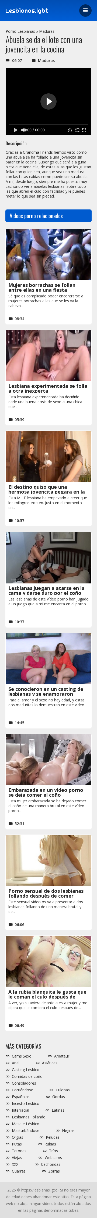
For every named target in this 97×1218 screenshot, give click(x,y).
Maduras (46, 31)
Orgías (17, 1137)
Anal (15, 1063)
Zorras (54, 1171)
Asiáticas (49, 1063)
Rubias (50, 1144)
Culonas (63, 1090)
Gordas (58, 1097)
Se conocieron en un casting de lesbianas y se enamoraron (45, 691)
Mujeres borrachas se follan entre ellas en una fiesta (41, 287)
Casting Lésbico (25, 1070)
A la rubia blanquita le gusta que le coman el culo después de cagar (47, 997)
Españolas (21, 1097)
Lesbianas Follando (29, 1117)
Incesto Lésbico (25, 1103)
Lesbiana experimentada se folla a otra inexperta (47, 388)
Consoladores (24, 1083)
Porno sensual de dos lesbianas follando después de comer (46, 893)
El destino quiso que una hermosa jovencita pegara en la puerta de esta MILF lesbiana (46, 492)
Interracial (20, 1110)
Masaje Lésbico (25, 1124)
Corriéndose (22, 1090)
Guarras (19, 1171)
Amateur (61, 1056)
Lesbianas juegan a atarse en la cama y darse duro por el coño (46, 590)
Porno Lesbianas (20, 31)
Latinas (58, 1110)
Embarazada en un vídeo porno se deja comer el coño (45, 792)
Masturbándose (25, 1130)
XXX (15, 1164)
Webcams (53, 1157)
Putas (17, 1144)
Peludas (53, 1137)
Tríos (53, 1151)
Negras (68, 1130)
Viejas (17, 1157)
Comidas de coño (27, 1076)
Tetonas (19, 1151)
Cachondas (50, 1164)
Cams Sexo (22, 1056)
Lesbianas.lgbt (26, 10)
